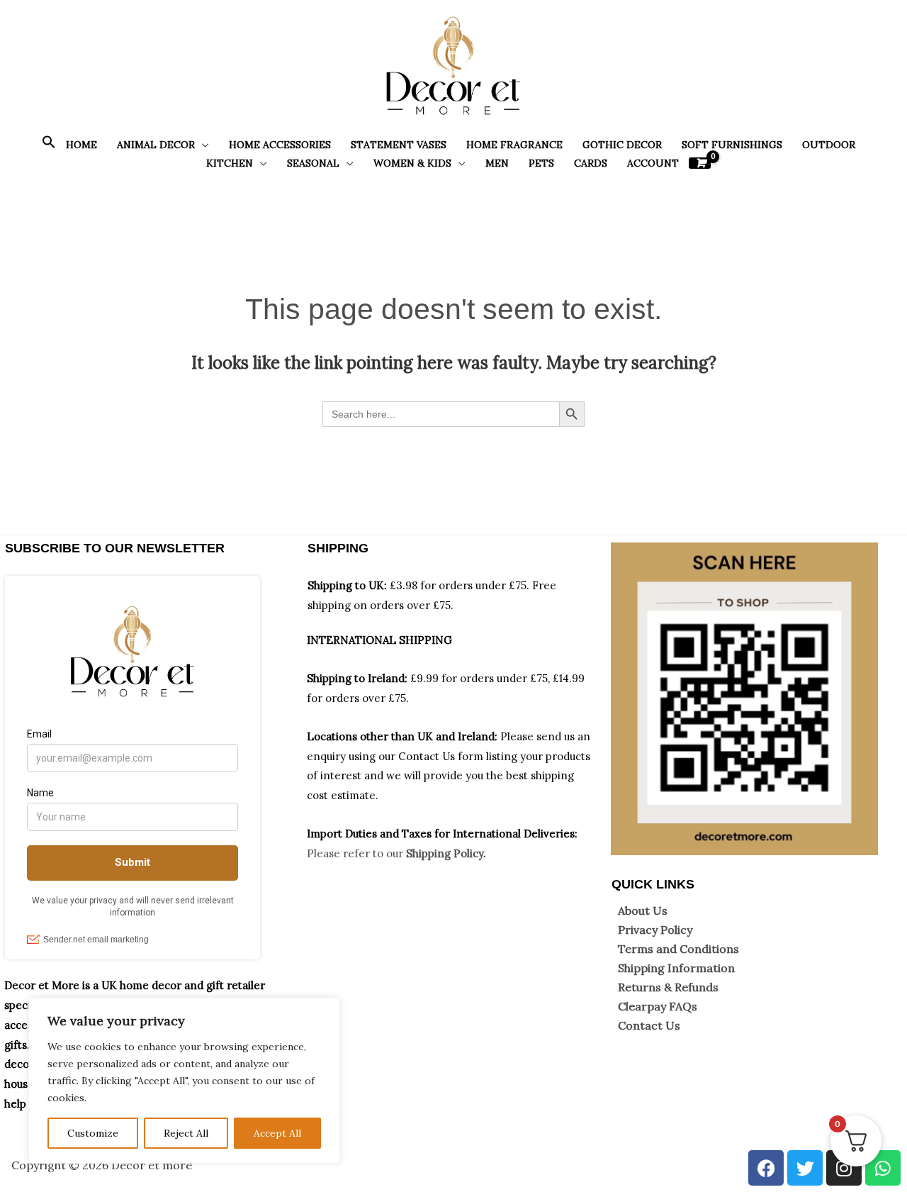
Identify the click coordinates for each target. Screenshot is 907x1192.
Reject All (186, 1133)
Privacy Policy (655, 930)
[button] (49, 145)
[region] (184, 1081)
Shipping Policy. (446, 853)
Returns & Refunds (668, 987)
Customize (92, 1133)
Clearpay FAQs (657, 1006)
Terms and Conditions (678, 949)
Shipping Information (676, 968)
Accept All (277, 1133)
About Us (642, 910)
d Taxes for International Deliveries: (485, 833)
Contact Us (649, 1025)
